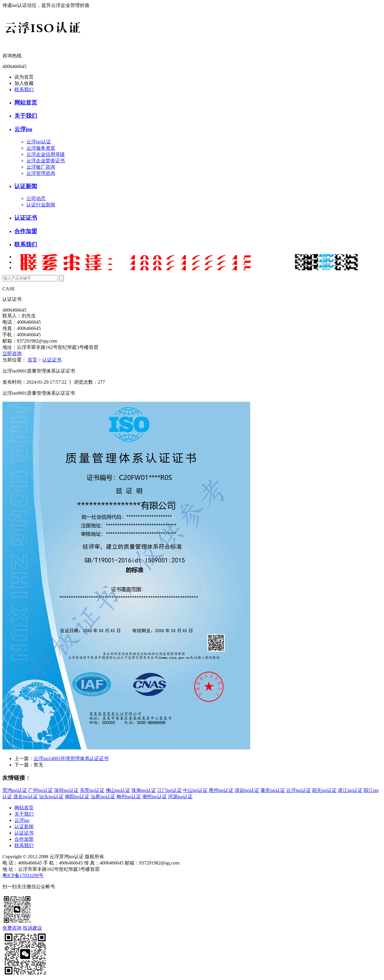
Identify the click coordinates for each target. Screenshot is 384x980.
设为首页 (24, 76)
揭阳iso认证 (77, 796)
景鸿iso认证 (14, 790)
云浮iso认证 (38, 141)
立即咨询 (12, 353)
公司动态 (36, 198)
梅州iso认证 (128, 796)
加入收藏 (24, 83)
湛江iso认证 (350, 790)
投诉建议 (32, 928)
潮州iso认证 (154, 796)
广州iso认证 (40, 790)
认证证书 (25, 217)
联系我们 (24, 89)
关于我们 (25, 115)
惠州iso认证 (221, 790)
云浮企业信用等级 (45, 154)
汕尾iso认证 (103, 796)
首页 (32, 359)
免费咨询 (12, 928)
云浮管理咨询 (40, 173)
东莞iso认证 (92, 790)
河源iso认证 (180, 796)
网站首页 (25, 102)
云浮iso (23, 129)
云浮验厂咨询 (40, 166)
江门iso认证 (169, 790)
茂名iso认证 (25, 796)
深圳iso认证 (66, 790)
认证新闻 (25, 186)
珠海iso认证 (143, 790)
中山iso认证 (195, 790)
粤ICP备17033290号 (23, 875)
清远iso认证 (247, 790)
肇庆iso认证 (272, 790)
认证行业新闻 (40, 204)
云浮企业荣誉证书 (45, 160)
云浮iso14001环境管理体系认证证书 (71, 758)
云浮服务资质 (40, 148)
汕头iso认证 (51, 796)
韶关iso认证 (324, 790)
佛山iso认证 (118, 790)
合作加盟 (25, 231)
